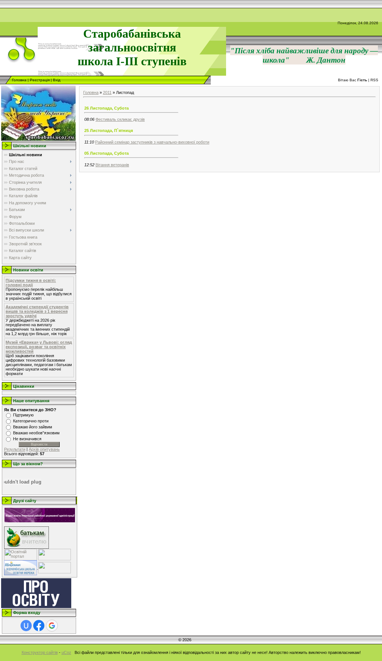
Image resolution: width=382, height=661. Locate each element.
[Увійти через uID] (26, 625)
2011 (107, 92)
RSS (374, 80)
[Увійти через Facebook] (38, 625)
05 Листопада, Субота (106, 153)
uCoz (66, 652)
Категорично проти (30, 421)
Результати (14, 449)
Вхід (56, 80)
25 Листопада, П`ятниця (108, 130)
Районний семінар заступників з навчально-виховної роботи (152, 142)
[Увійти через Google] (52, 626)
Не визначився (27, 439)
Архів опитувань (44, 449)
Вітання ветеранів (112, 165)
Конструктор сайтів (40, 652)
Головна (19, 80)
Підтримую (23, 415)
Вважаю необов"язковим (36, 433)
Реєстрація (40, 80)
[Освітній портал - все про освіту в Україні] (20, 554)
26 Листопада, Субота (106, 108)
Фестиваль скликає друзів (120, 119)
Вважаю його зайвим (32, 427)
